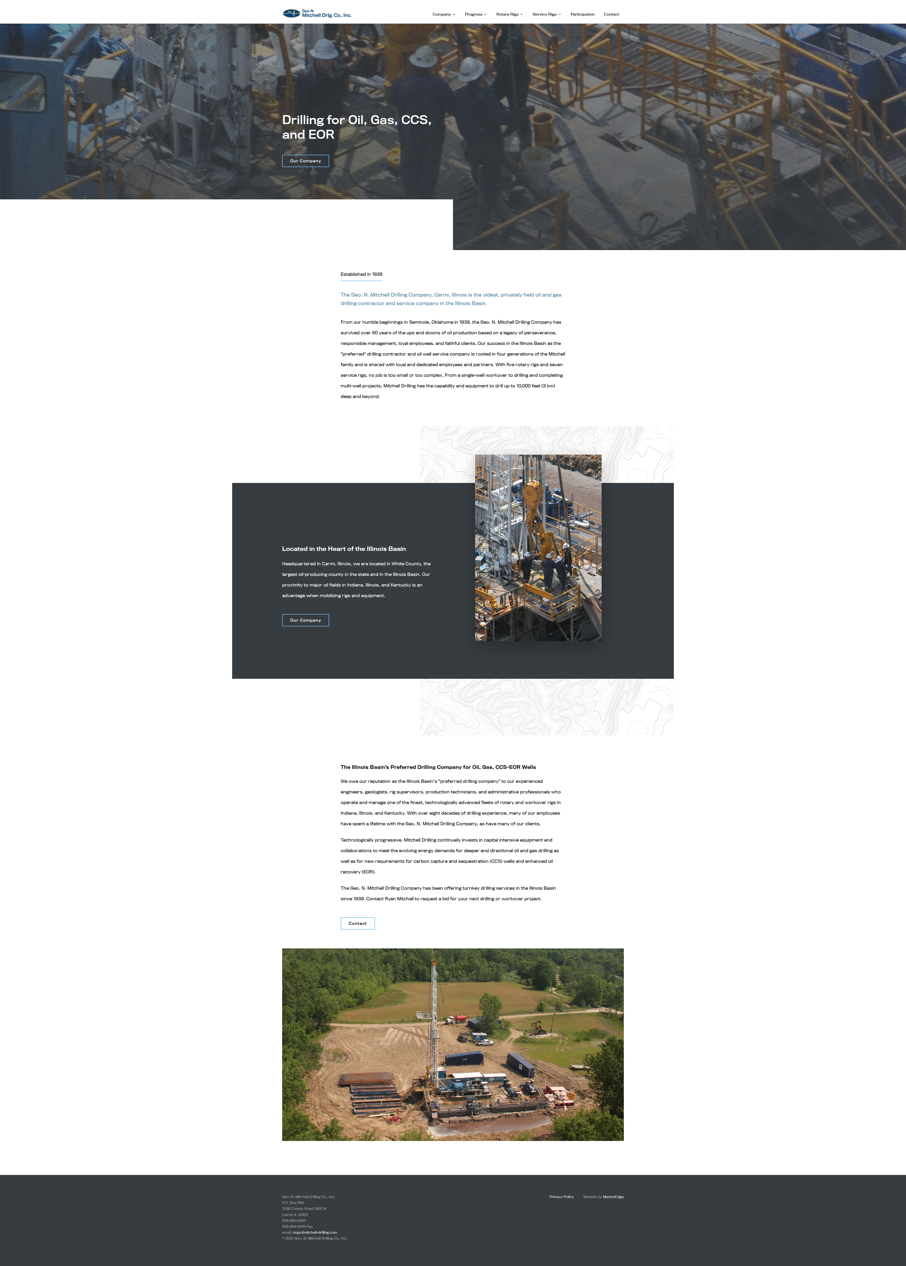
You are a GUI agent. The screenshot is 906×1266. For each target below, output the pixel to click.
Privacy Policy (561, 1197)
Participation (583, 14)
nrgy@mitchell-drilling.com (315, 1232)
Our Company (305, 620)
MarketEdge (613, 1197)
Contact (611, 14)
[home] (317, 11)
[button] (444, 14)
